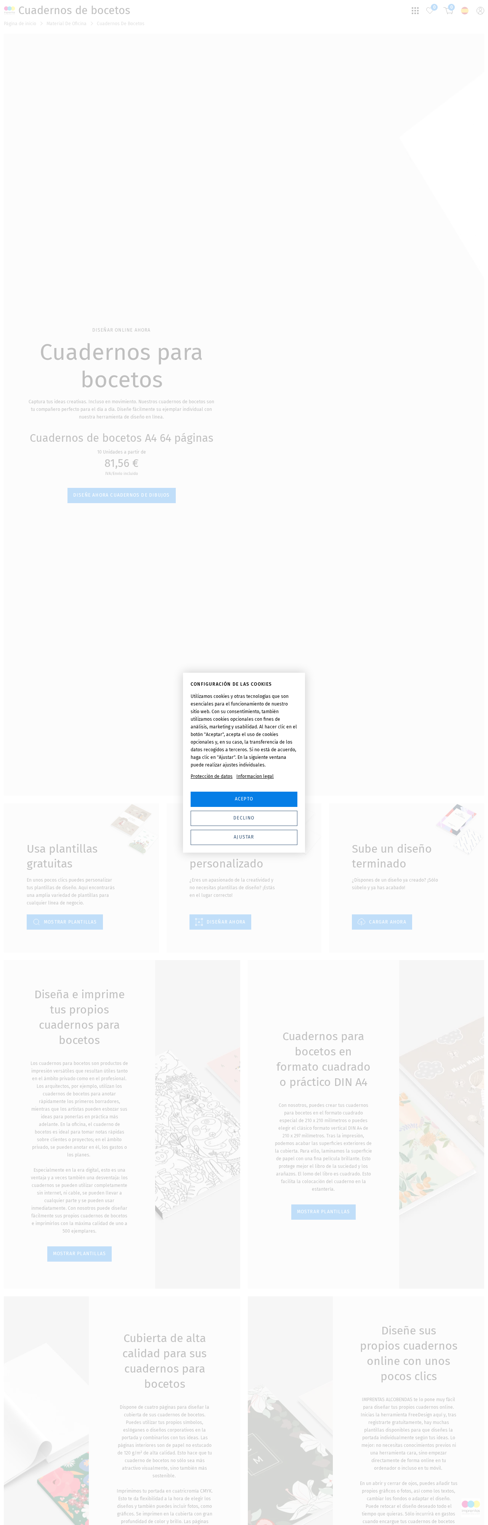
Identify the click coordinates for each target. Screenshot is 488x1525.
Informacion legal (255, 776)
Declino (243, 818)
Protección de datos (212, 776)
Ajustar (244, 837)
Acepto (244, 799)
